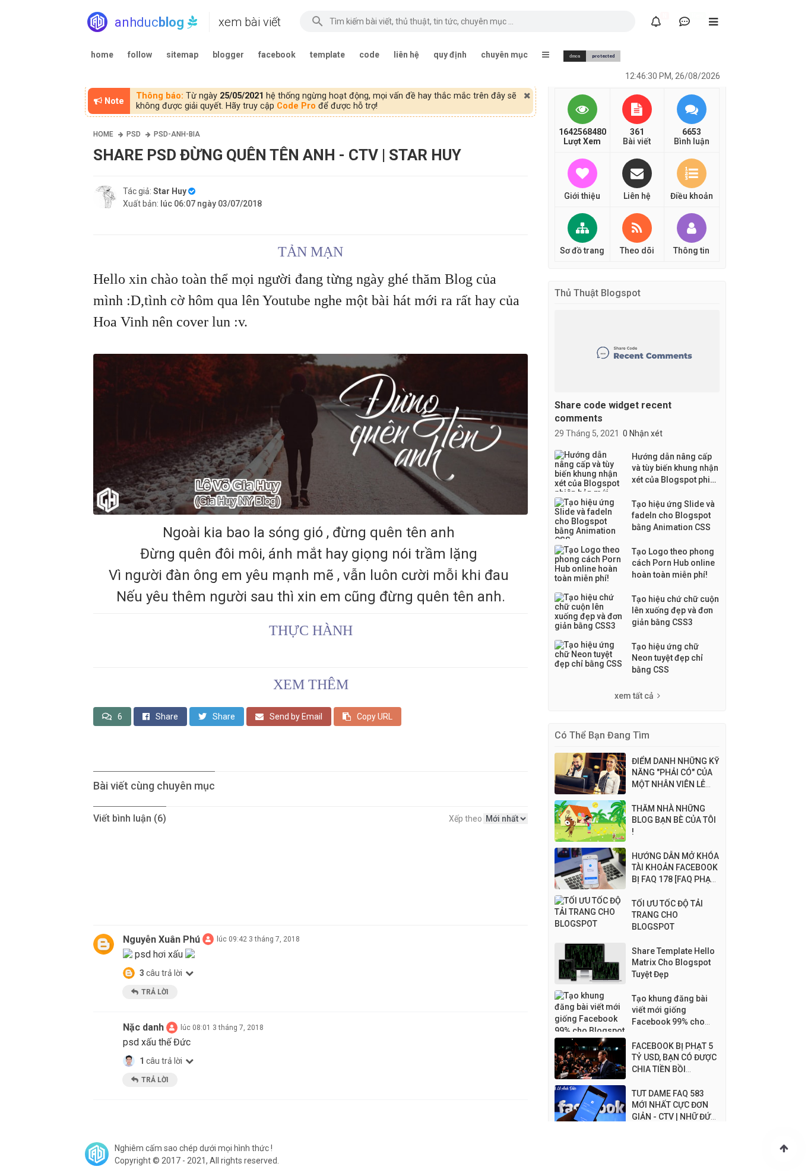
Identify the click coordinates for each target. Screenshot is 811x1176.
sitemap (182, 54)
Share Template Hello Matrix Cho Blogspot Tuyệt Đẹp (673, 962)
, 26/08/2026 (672, 76)
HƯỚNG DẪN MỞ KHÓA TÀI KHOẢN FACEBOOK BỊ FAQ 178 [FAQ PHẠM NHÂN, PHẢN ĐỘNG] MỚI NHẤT (675, 879)
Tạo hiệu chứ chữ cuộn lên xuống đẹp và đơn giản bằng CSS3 (675, 610)
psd (133, 134)
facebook (277, 54)
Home (103, 134)
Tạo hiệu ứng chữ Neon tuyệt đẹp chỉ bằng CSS (667, 658)
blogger (228, 54)
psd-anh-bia (177, 134)
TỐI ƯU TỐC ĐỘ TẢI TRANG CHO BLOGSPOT (667, 915)
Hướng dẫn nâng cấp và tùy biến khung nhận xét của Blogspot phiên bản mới (676, 469)
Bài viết (637, 141)
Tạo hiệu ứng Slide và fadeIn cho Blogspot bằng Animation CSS (673, 515)
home (102, 54)
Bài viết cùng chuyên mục (154, 785)
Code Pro (296, 106)
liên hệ (406, 54)
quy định (450, 54)
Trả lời (155, 992)
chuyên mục (504, 54)
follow (140, 54)
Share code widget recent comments (613, 412)
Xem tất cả (634, 695)
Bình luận (691, 141)
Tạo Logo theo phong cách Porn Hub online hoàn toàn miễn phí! (673, 563)
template (327, 54)
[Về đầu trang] (784, 1149)
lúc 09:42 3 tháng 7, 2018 (258, 939)
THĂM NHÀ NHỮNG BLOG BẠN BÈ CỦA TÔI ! (674, 820)
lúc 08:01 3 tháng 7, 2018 (222, 1027)
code (369, 54)
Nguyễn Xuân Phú (161, 939)
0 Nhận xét (643, 433)
